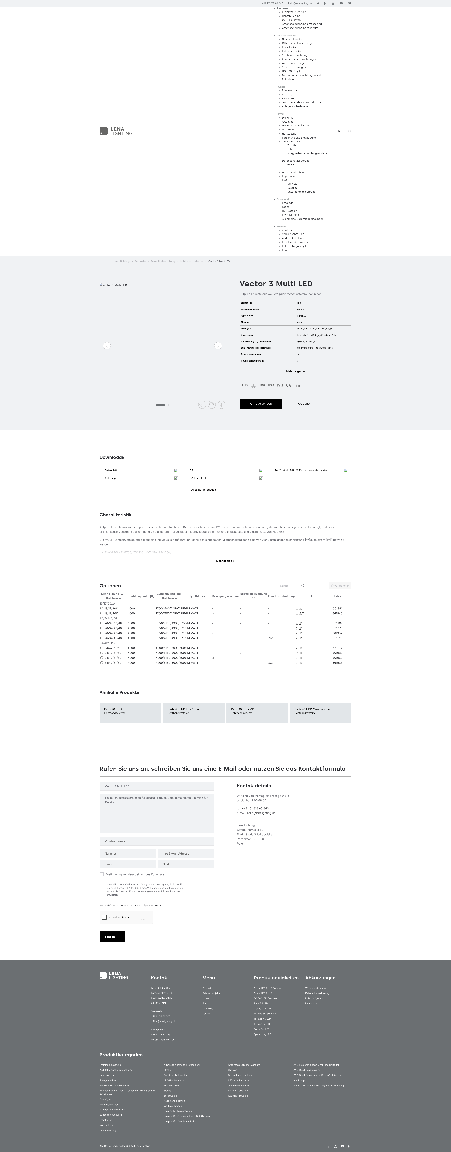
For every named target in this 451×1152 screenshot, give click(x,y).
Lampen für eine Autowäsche (180, 1121)
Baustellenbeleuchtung (176, 1075)
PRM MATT (191, 608)
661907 (337, 623)
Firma (205, 1003)
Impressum (311, 1003)
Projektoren (106, 1120)
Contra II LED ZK (263, 1008)
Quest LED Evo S (263, 993)
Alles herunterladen (203, 489)
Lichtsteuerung (108, 1130)
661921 (337, 638)
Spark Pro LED (261, 1029)
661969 (337, 657)
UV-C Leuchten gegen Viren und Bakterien (316, 1064)
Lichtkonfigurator (314, 998)
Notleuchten (106, 1125)
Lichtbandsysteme (109, 1075)
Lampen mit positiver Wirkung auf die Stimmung (318, 1085)
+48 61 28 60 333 (160, 1034)
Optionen (304, 403)
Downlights (106, 1099)
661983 (337, 653)
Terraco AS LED (262, 1018)
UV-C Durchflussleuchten (306, 1070)
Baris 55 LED (261, 1003)
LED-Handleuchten (174, 1080)
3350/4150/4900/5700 (171, 623)
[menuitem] (282, 8)
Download (207, 1008)
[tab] (160, 405)
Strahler (168, 1070)
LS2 (270, 638)
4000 (131, 608)
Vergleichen (341, 585)
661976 (337, 628)
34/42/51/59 (112, 648)
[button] (349, 131)
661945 (337, 613)
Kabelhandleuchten (174, 1100)
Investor (206, 998)
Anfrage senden (261, 403)
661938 (337, 662)
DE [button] (339, 131)
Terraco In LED (262, 1024)
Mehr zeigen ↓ (295, 371)
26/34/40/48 (113, 623)
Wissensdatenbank (315, 988)
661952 (337, 633)
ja (213, 613)
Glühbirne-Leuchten (239, 1085)
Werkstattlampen (173, 1105)
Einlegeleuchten (108, 1080)
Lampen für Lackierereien (178, 1111)
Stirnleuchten (171, 1095)
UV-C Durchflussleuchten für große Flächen (316, 1075)
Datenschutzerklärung (317, 993)
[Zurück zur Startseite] (116, 131)
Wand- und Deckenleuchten (115, 1085)
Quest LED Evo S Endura (267, 988)
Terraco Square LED (265, 1013)
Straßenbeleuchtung (111, 1114)
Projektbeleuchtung (110, 1064)
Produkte (207, 988)
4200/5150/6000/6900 (171, 648)
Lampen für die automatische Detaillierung (187, 1116)
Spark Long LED (262, 1034)
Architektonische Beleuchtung (116, 1070)
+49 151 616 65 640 (272, 3)
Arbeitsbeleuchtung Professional (182, 1064)
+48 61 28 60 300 (160, 1016)
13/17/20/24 (112, 608)
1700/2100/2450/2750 (171, 608)
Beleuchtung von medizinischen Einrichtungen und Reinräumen (127, 1092)
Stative (167, 1090)
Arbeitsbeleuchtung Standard (244, 1064)
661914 (337, 648)
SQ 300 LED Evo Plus (265, 998)
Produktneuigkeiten (276, 978)
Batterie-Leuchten (238, 1090)
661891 (337, 608)
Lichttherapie (299, 1080)
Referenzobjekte (211, 993)
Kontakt (206, 1013)
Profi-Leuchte (171, 1085)
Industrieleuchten (109, 1104)
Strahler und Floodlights (113, 1109)
